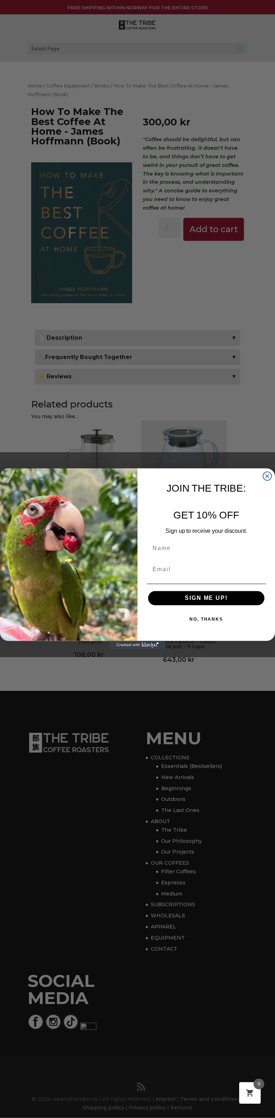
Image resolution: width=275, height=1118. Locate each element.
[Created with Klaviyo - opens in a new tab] (137, 645)
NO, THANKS (206, 619)
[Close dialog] (267, 476)
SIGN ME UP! (206, 598)
